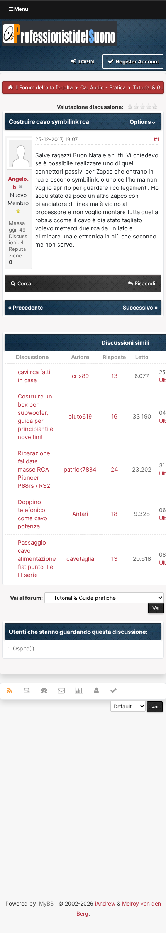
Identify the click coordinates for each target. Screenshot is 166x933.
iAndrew (105, 903)
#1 (156, 139)
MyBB (46, 903)
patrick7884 (80, 469)
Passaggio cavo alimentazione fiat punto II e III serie (37, 559)
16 (114, 416)
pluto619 (80, 416)
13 (114, 376)
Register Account (137, 61)
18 (114, 514)
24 (114, 469)
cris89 (80, 376)
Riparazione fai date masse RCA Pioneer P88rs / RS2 (34, 469)
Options (141, 121)
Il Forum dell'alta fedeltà (44, 87)
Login (85, 61)
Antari (80, 514)
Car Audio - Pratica (102, 87)
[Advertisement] (83, 795)
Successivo (138, 307)
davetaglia (80, 558)
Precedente (28, 307)
